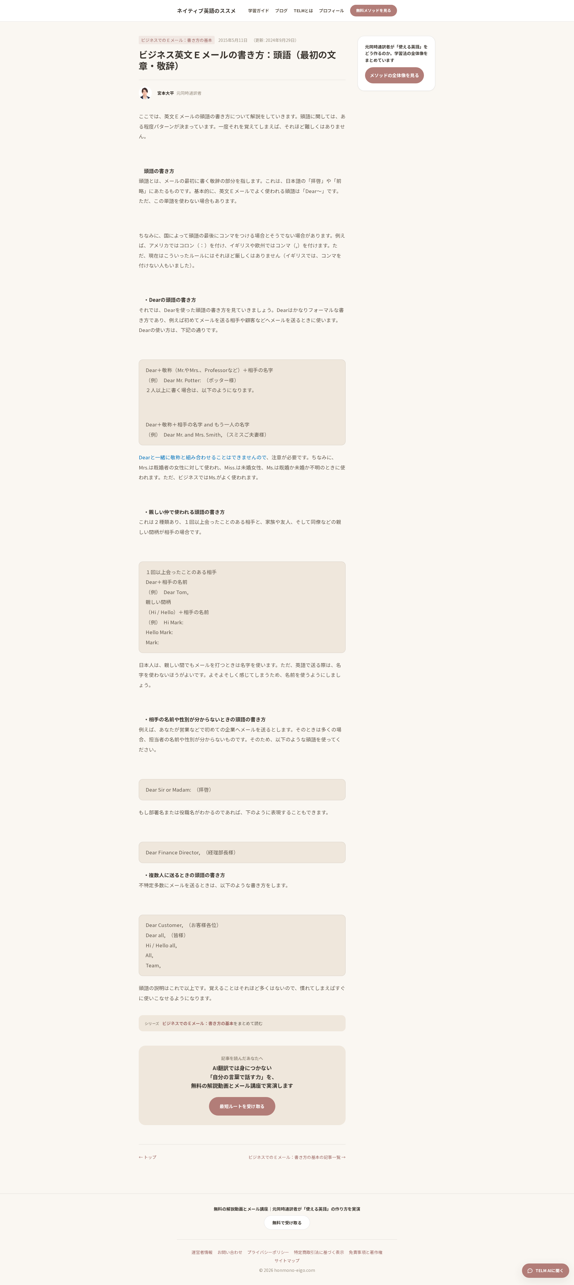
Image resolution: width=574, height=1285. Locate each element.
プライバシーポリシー (268, 1252)
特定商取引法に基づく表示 (319, 1252)
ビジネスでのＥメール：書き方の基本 (176, 40)
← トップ (147, 1157)
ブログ (281, 10)
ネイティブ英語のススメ (206, 10)
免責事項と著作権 (365, 1252)
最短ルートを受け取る (242, 1106)
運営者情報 (202, 1252)
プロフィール (331, 10)
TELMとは (303, 10)
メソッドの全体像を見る (394, 75)
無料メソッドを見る (373, 10)
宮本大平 (165, 93)
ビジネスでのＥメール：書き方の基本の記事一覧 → (297, 1157)
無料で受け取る (287, 1223)
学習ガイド (258, 10)
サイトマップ (287, 1260)
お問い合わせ (229, 1252)
